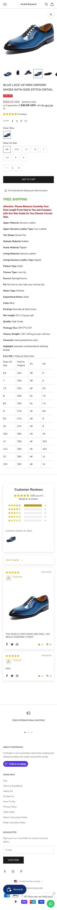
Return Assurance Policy (15, 817)
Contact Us (8, 796)
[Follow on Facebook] (4, 871)
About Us (8, 791)
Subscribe (13, 860)
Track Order (9, 811)
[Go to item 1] (7, 73)
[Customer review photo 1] (28, 606)
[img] (12, 572)
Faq (5, 780)
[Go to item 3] (27, 72)
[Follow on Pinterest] (21, 871)
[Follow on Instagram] (13, 871)
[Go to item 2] (17, 72)
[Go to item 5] (48, 73)
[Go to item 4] (38, 73)
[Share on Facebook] (12, 121)
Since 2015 (38, 888)
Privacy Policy (10, 806)
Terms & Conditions (13, 785)
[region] (28, 719)
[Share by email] (26, 121)
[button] (28, 107)
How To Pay (9, 801)
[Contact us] (50, 903)
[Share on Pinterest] (21, 121)
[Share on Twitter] (17, 121)
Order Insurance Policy (14, 822)
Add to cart (28, 179)
